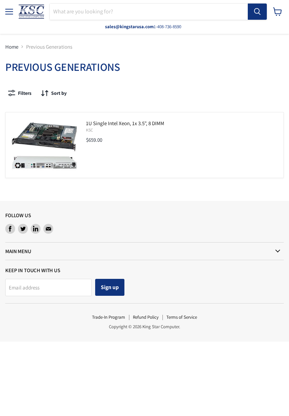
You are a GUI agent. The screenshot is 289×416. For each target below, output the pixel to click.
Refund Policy (146, 317)
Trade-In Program (108, 317)
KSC (89, 130)
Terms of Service (181, 317)
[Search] (257, 12)
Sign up (110, 287)
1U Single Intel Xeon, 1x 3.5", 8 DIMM (125, 123)
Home (11, 47)
